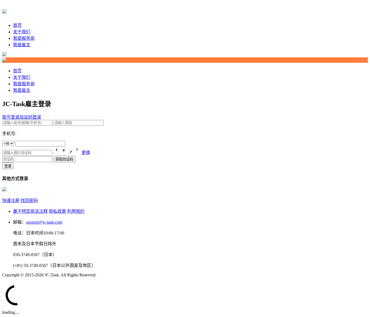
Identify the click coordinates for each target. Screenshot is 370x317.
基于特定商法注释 (30, 211)
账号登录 (11, 117)
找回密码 (29, 200)
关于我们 (21, 32)
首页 (17, 25)
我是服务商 (24, 38)
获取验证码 (64, 159)
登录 (7, 166)
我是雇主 (21, 45)
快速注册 (11, 200)
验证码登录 (30, 117)
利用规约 (76, 211)
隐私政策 (57, 211)
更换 (86, 152)
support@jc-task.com (44, 222)
